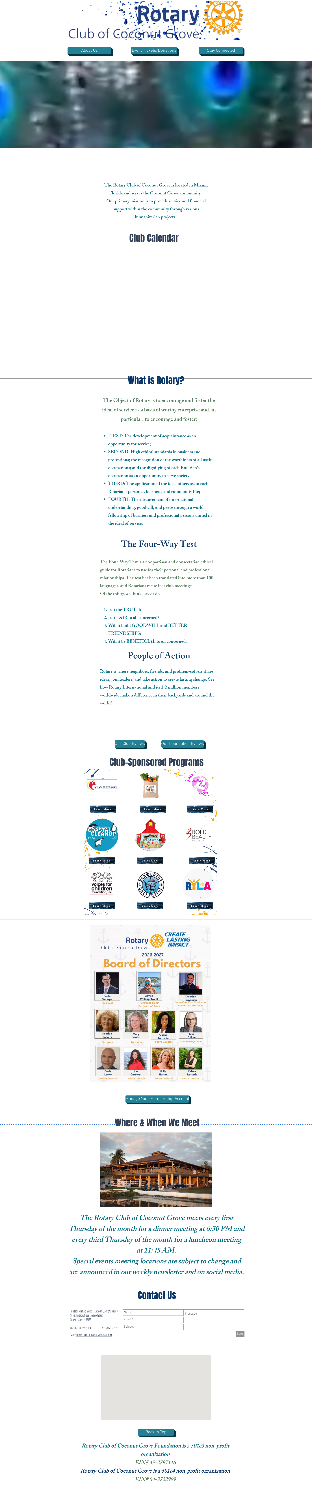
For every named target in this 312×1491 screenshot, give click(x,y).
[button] (239, 36)
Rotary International (128, 688)
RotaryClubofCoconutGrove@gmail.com (94, 1335)
